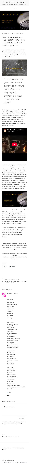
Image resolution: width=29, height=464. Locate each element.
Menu (15, 8)
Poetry (19, 281)
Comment (21, 418)
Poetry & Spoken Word (11, 279)
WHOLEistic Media (13, 2)
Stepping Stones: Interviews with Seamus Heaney (12, 234)
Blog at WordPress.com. (8, 460)
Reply (8, 395)
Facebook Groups (10, 281)
